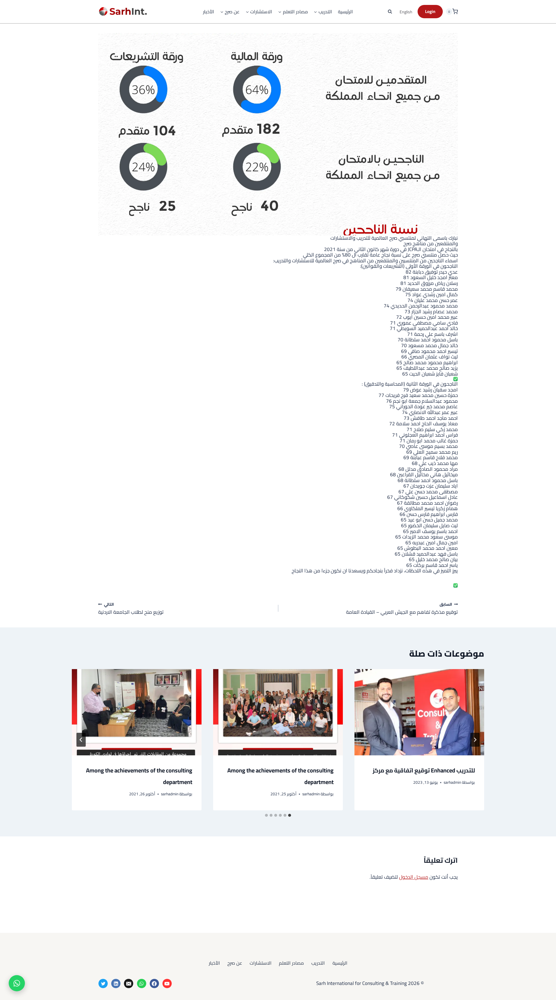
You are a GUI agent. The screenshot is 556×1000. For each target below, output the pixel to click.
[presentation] (419, 712)
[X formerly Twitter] (103, 983)
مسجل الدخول (413, 877)
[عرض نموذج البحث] (390, 11)
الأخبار (208, 11)
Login (430, 11)
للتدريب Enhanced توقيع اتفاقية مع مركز (424, 770)
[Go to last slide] (475, 740)
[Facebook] (154, 983)
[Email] (128, 983)
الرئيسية (345, 11)
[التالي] (81, 740)
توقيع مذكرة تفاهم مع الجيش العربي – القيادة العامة (402, 608)
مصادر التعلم (291, 963)
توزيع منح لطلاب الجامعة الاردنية (131, 608)
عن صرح (234, 963)
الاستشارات (261, 963)
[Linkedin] (116, 983)
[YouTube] (167, 983)
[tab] (289, 815)
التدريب (318, 963)
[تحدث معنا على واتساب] (17, 983)
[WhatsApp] (142, 983)
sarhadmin (452, 782)
